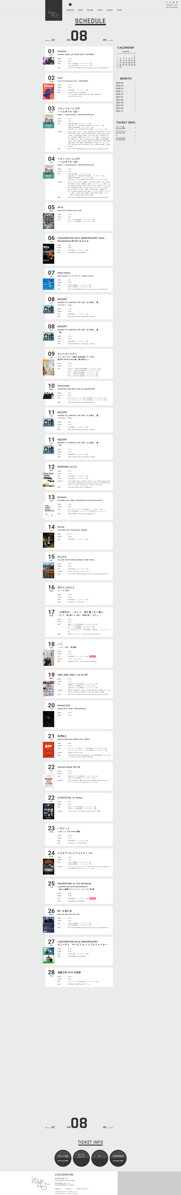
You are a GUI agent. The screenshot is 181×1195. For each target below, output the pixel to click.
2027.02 (119, 100)
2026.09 (119, 86)
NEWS (80, 10)
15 (134, 60)
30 (117, 67)
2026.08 (119, 83)
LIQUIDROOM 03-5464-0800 (120, 139)
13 (129, 60)
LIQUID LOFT (169, 5)
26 (126, 65)
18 (123, 63)
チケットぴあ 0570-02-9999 (120, 127)
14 (132, 60)
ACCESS (110, 10)
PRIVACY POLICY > (82, 1189)
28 (132, 65)
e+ (117, 135)
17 (120, 63)
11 (123, 60)
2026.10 (119, 88)
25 (123, 65)
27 (129, 65)
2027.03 (119, 103)
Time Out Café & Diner (172, 7)
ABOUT (100, 10)
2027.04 (119, 105)
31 (120, 67)
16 (117, 63)
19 (126, 63)
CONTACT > (59, 1189)
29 (134, 65)
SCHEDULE (70, 10)
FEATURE (90, 10)
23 (117, 65)
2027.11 (119, 111)
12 (126, 60)
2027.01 (119, 97)
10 (120, 60)
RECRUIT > (69, 1189)
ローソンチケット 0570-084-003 (121, 132)
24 (120, 65)
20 (129, 63)
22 (134, 63)
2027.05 (119, 108)
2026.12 (119, 94)
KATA (176, 5)
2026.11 (119, 91)
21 (132, 63)
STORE (119, 10)
